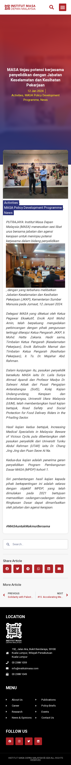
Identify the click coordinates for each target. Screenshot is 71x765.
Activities (11, 202)
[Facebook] (10, 741)
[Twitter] (29, 741)
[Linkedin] (38, 741)
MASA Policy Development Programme (33, 207)
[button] (52, 7)
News (8, 212)
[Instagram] (19, 741)
